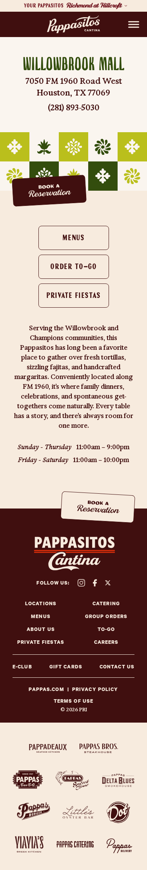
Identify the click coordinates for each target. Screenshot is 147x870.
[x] (108, 582)
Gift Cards (65, 666)
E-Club (22, 666)
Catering (106, 603)
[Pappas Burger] (33, 812)
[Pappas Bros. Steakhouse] (99, 748)
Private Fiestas (73, 295)
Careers (106, 642)
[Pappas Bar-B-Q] (28, 780)
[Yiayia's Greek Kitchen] (29, 844)
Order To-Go (73, 267)
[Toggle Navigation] (133, 24)
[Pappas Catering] (75, 844)
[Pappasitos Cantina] (73, 25)
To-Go (106, 629)
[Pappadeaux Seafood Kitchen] (48, 748)
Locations (40, 603)
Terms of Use (73, 701)
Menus (73, 238)
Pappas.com (46, 689)
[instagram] (81, 582)
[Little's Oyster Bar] (78, 812)
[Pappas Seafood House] (72, 780)
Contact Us (117, 666)
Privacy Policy (95, 689)
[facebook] (95, 582)
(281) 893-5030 (74, 107)
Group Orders (106, 616)
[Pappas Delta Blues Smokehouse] (118, 780)
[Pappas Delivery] (119, 844)
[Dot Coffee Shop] (118, 812)
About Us (41, 629)
